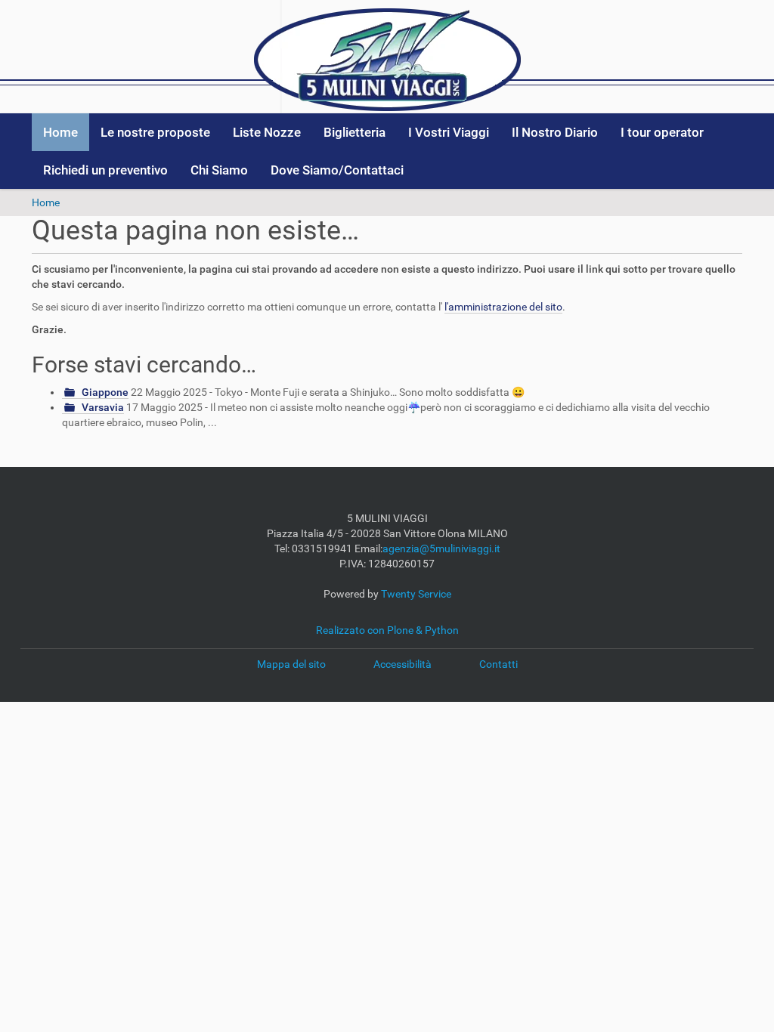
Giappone (105, 392)
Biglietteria (354, 132)
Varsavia (103, 407)
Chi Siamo (219, 170)
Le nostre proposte (155, 132)
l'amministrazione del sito (503, 307)
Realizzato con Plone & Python (387, 630)
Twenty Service (416, 594)
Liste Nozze (267, 132)
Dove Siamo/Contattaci (337, 170)
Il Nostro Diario (555, 132)
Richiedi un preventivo (105, 170)
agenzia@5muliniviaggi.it (441, 548)
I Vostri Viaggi (448, 132)
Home (60, 132)
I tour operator (662, 132)
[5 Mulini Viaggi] (387, 56)
